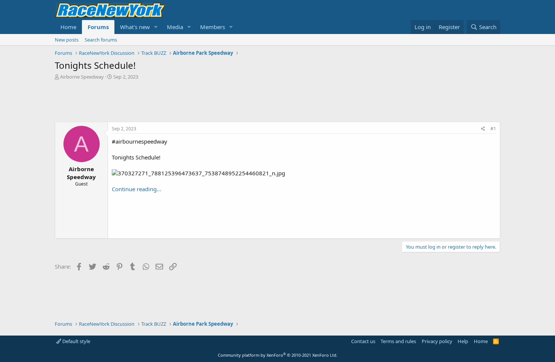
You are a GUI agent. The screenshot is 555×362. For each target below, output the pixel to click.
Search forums (101, 39)
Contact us (363, 341)
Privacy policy (437, 341)
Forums (98, 27)
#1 (493, 128)
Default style (75, 341)
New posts (67, 39)
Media (175, 27)
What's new (135, 27)
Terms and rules (398, 341)
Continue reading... (136, 189)
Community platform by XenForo (278, 355)
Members (212, 27)
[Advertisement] (277, 101)
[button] (156, 27)
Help (463, 341)
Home (68, 27)
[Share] (483, 129)
